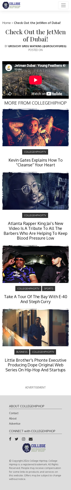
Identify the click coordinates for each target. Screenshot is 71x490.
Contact (13, 413)
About (12, 418)
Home (6, 23)
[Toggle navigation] (63, 5)
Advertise (14, 423)
